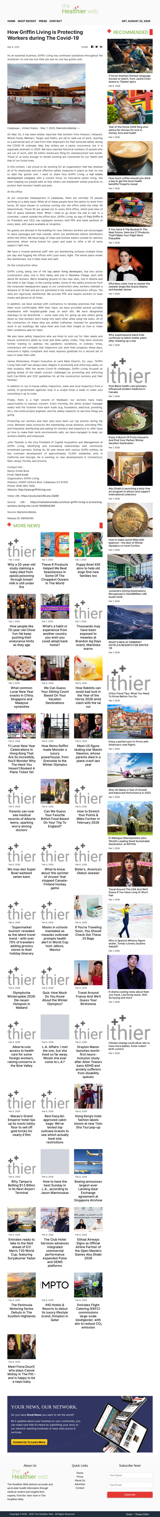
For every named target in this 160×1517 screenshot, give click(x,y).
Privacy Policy (142, 1514)
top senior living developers (65, 271)
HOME (11, 21)
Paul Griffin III (94, 216)
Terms (129, 1514)
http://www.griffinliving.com (34, 489)
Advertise (80, 1484)
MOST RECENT (27, 21)
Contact (80, 1488)
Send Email (21, 474)
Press (80, 1476)
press (43, 21)
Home (80, 1473)
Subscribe (130, 1494)
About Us (80, 1480)
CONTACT (55, 21)
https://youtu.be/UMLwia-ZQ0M (40, 495)
